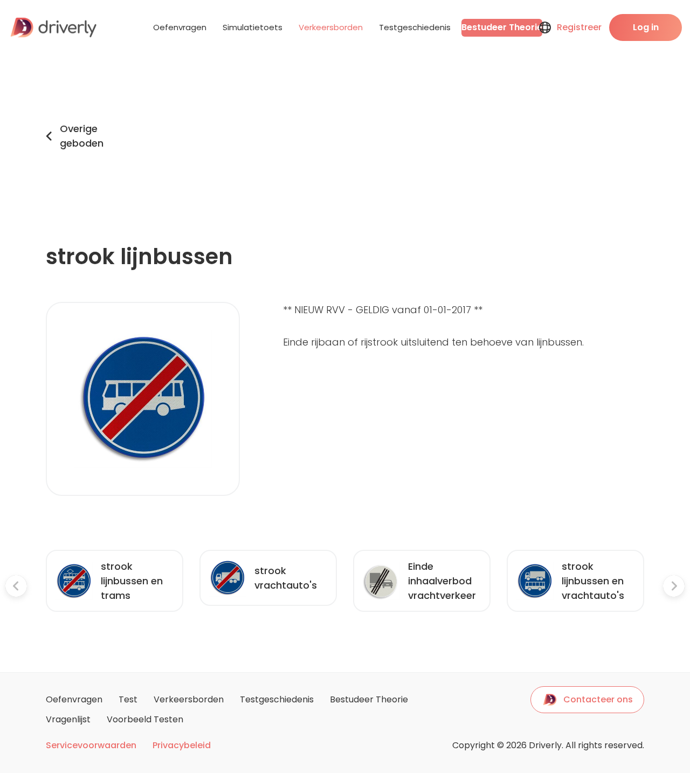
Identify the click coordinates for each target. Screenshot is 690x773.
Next (652, 588)
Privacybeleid (182, 745)
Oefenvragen (179, 27)
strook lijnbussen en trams (132, 581)
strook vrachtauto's (285, 578)
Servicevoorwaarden (91, 745)
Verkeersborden (331, 27)
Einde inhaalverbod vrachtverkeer (442, 581)
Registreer (579, 27)
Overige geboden (82, 136)
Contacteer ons (598, 699)
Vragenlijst (68, 719)
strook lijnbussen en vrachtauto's (593, 581)
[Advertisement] (383, 135)
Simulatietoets (252, 27)
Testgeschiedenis (415, 27)
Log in (646, 27)
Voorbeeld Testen (145, 719)
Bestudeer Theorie (501, 27)
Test (128, 699)
